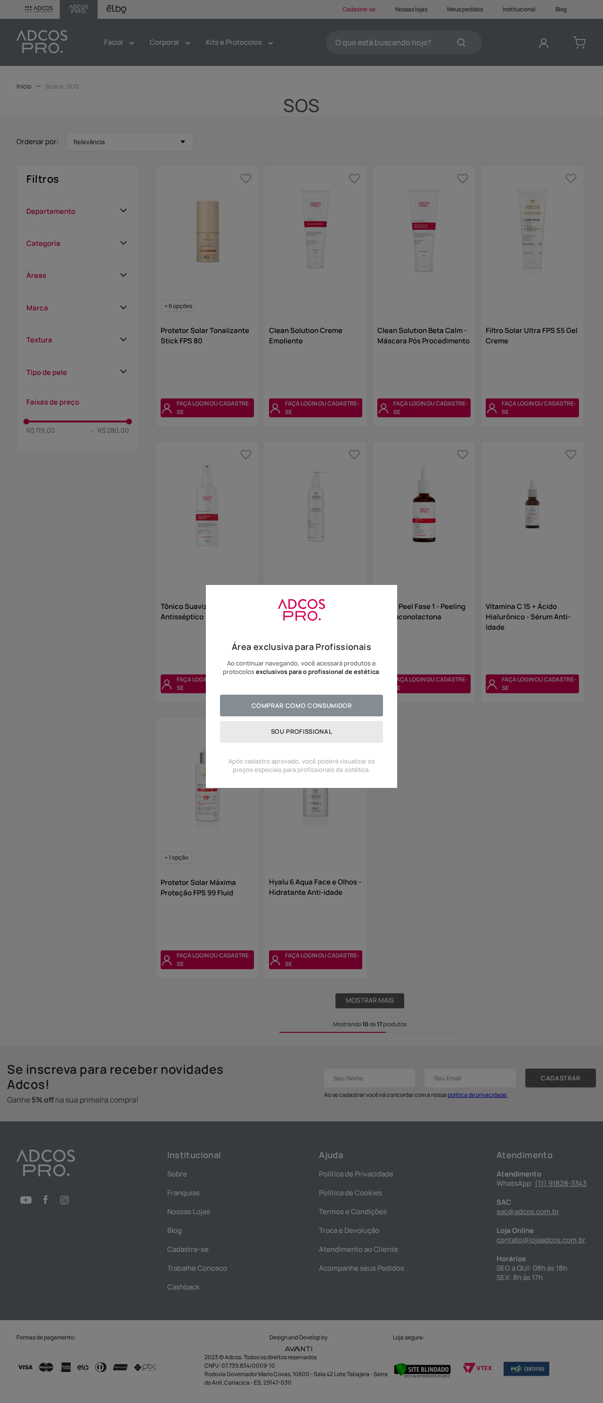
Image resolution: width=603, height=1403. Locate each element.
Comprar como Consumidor (302, 705)
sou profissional (301, 731)
